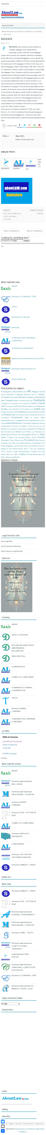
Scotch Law (41, 446)
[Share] (2, 1131)
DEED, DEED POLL (18, 656)
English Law (39, 409)
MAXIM (14, 286)
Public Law (15, 443)
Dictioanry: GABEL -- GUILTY (22, 933)
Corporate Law (16, 403)
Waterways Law (39, 454)
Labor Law (31, 426)
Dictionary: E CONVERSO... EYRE (24, 296)
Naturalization (26, 435)
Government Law (19, 417)
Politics (28, 437)
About (11, 1123)
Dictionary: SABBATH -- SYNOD (23, 865)
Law (37, 426)
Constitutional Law (25, 401)
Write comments (34, 231)
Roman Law (28, 446)
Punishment (36, 443)
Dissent (15, 409)
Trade (15, 452)
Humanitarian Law (7, 420)
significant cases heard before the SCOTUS (28, 358)
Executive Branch (32, 412)
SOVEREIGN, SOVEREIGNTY (23, 348)
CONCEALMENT (18, 844)
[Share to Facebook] (19, 125)
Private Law (19, 440)
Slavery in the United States (12, 449)
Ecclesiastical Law (27, 409)
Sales (35, 446)
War (30, 454)
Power (34, 437)
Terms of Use (28, 1123)
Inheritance (33, 420)
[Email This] (34, 125)
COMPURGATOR (18, 667)
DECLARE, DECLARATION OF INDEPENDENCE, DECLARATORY (23, 648)
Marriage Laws (10, 432)
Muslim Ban (5, 435)
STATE (14, 307)
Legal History (22, 429)
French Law (24, 415)
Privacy (18, 1123)
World (16, 457)
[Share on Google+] (29, 125)
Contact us (39, 1123)
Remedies (20, 446)
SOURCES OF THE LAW (20, 317)
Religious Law (11, 446)
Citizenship (13, 397)
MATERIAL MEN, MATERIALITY (24, 369)
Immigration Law (22, 420)
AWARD (40, 214)
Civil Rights (30, 397)
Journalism (27, 423)
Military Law (30, 432)
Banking (20, 394)
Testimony (41, 449)
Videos (23, 454)
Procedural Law (31, 440)
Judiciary (42, 423)
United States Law (7, 454)
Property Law (6, 443)
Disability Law (6, 409)
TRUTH (14, 698)
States (26, 449)
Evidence (21, 412)
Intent (3, 423)
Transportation (24, 452)
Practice (41, 437)
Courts (33, 403)
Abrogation (7, 392)
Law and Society (12, 429)
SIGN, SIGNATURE (19, 379)
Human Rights (39, 418)
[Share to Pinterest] (39, 125)
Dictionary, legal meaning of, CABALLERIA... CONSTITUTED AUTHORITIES (23, 967)
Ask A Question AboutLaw (11, 546)
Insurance (41, 420)
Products (42, 440)
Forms (17, 415)
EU (16, 412)
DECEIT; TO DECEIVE (20, 635)
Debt (19, 406)
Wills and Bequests (7, 457)
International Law (14, 423)
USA (15, 454)
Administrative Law (19, 392)
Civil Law (21, 397)
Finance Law (9, 414)
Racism (3, 446)
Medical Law (20, 432)
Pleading (21, 437)
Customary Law (10, 406)
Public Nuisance (26, 443)
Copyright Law (6, 403)
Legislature (31, 429)
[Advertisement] (23, 264)
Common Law (11, 400)
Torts (3, 452)
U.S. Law (41, 452)
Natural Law (16, 435)
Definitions (24, 406)
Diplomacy (41, 406)
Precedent (5, 440)
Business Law (29, 394)
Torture (9, 452)
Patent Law (13, 437)
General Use (34, 415)
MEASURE (15, 327)
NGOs (34, 435)
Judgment (35, 423)
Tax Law (33, 449)
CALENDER (5, 397)
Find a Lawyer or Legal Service (12, 551)
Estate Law (5, 412)
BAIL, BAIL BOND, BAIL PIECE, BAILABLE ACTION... (12, 216)
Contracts (39, 400)
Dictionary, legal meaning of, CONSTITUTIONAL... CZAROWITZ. (22, 946)
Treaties (34, 452)
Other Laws (12, 126)
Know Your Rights (20, 426)
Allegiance (35, 392)
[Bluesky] (2, 1121)
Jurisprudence (6, 426)
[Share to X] (24, 125)
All (29, 391)
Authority (10, 394)
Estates (12, 412)
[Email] (2, 1126)
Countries (26, 403)
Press (12, 440)
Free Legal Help (6, 541)
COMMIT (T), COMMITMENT (23, 677)
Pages (6, 4)
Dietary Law (32, 406)
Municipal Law (40, 432)
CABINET (41, 394)
